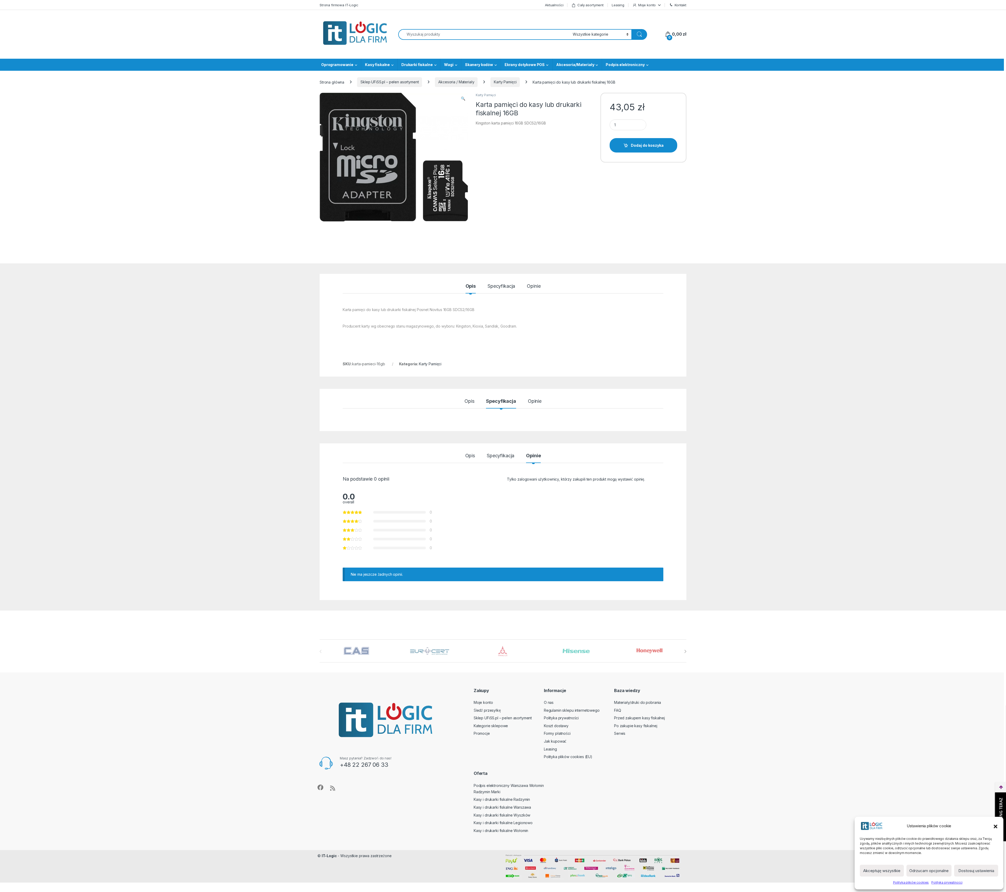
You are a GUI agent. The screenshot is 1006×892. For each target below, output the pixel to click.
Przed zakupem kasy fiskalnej (639, 718)
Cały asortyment (590, 5)
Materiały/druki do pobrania (637, 702)
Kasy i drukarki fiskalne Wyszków (502, 815)
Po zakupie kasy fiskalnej (635, 726)
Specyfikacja (501, 286)
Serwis (619, 733)
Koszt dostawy (556, 726)
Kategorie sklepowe (491, 726)
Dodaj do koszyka (647, 145)
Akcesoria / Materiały (456, 82)
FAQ (617, 710)
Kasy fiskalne (377, 64)
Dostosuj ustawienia (976, 870)
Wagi (448, 64)
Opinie (533, 286)
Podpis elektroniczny (625, 64)
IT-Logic (329, 855)
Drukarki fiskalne (417, 64)
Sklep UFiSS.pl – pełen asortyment (389, 82)
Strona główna (332, 82)
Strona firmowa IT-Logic (339, 5)
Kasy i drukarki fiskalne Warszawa (502, 807)
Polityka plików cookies (911, 882)
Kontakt (680, 5)
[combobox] (484, 34)
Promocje (482, 733)
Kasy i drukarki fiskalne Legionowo (503, 822)
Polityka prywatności (946, 882)
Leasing (618, 5)
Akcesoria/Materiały (575, 64)
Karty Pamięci (505, 82)
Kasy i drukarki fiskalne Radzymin (502, 799)
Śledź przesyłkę (487, 710)
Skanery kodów (479, 64)
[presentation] (685, 651)
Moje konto (647, 5)
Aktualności (554, 5)
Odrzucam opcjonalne (929, 870)
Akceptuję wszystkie (881, 870)
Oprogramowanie (337, 64)
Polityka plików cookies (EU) (568, 756)
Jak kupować (555, 741)
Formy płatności (557, 733)
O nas (549, 702)
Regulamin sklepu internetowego (572, 710)
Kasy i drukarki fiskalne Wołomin (501, 830)
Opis (471, 286)
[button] (995, 826)
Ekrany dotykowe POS (525, 64)
